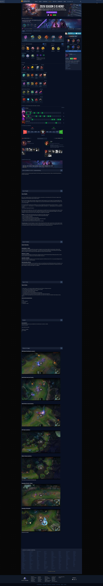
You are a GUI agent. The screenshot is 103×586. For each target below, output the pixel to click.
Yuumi (74, 559)
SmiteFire (39, 576)
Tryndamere (68, 558)
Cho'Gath (31, 552)
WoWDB (46, 579)
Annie (23, 558)
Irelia (37, 553)
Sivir (59, 563)
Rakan (52, 564)
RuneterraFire (33, 581)
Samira (60, 554)
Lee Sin (45, 554)
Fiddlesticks (31, 560)
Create (36, 1)
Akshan (23, 553)
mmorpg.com (54, 576)
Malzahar (45, 562)
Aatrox (23, 551)
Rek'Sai (53, 566)
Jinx (37, 559)
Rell (52, 567)
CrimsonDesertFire (61, 576)
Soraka (60, 566)
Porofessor (32, 578)
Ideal (51, 142)
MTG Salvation (47, 577)
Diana (30, 554)
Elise (30, 558)
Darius (31, 553)
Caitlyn (23, 568)
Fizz (30, 562)
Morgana (45, 568)
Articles (65, 584)
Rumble (60, 553)
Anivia (23, 557)
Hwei (37, 552)
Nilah (52, 555)
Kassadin (38, 564)
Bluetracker (53, 577)
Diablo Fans (53, 579)
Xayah (74, 553)
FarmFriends (40, 579)
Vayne (67, 563)
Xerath (74, 554)
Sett (59, 558)
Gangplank (31, 563)
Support (62, 584)
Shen (59, 559)
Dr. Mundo (31, 555)
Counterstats (33, 579)
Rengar (60, 551)
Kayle (38, 566)
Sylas (59, 568)
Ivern (37, 554)
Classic (50, 1)
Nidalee (53, 554)
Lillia (45, 556)
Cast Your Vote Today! (67, 58)
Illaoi (37, 553)
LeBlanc (45, 553)
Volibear (74, 551)
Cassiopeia (31, 551)
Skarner (60, 563)
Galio (30, 563)
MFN (3, 1)
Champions (45, 1)
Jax (37, 557)
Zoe (73, 565)
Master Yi (45, 563)
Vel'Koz (67, 564)
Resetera (39, 578)
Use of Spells (67, 64)
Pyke (52, 562)
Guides (40, 1)
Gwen (30, 568)
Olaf (52, 558)
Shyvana (60, 560)
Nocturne (53, 556)
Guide (23, 30)
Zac (73, 561)
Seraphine (60, 557)
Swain (60, 567)
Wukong (74, 553)
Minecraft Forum (47, 578)
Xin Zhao (74, 555)
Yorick (74, 558)
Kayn (37, 567)
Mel (44, 564)
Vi (66, 566)
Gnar (30, 565)
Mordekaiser (46, 567)
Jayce (38, 558)
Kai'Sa (38, 561)
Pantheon (53, 560)
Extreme (28, 142)
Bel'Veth (23, 563)
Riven (59, 552)
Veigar (67, 563)
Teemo (67, 554)
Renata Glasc (53, 568)
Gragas (31, 566)
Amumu (23, 556)
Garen (31, 564)
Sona (59, 565)
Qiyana (53, 563)
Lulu (44, 559)
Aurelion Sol (24, 560)
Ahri (23, 552)
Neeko (52, 553)
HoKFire (60, 577)
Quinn (52, 563)
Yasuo (74, 556)
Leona (45, 555)
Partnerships (58, 584)
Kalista (38, 562)
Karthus (38, 563)
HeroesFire (39, 581)
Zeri (74, 563)
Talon (67, 553)
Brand (23, 565)
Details (67, 67)
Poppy (52, 561)
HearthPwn (53, 578)
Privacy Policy (45, 584)
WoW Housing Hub (48, 580)
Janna (38, 555)
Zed (73, 562)
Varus (67, 562)
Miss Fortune (46, 566)
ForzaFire (39, 580)
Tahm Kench (68, 551)
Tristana (67, 556)
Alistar (23, 554)
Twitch (67, 559)
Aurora (23, 561)
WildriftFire (32, 580)
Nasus (52, 552)
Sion (59, 562)
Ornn (52, 559)
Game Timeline (68, 65)
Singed (60, 561)
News (65, 1)
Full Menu (69, 1)
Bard (23, 563)
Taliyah (67, 552)
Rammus (53, 565)
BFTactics (46, 576)
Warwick (74, 552)
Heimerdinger (39, 551)
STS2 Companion (54, 581)
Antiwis (31, 18)
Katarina (38, 565)
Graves (31, 567)
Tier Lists (54, 1)
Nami (52, 551)
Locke (45, 558)
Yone (74, 557)
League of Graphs (33, 577)
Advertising (49, 584)
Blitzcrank (23, 564)
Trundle (67, 557)
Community (60, 1)
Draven (31, 556)
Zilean (74, 564)
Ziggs (74, 563)
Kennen (38, 568)
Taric (67, 553)
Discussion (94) (29, 30)
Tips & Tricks (67, 66)
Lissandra (45, 557)
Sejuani (60, 555)
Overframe (53, 580)
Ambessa (23, 555)
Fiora (30, 561)
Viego (67, 567)
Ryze (59, 553)
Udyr (67, 560)
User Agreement (39, 584)
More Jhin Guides (36, 30)
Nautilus (53, 553)
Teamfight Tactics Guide (51, 571)
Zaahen (74, 560)
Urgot (67, 561)
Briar (23, 567)
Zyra (74, 566)
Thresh (67, 555)
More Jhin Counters (73, 51)
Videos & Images (68, 68)
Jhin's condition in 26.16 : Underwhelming (72, 63)
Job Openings (53, 584)
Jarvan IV (38, 556)
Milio (45, 565)
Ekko (30, 557)
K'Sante (38, 560)
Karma (38, 563)
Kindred (45, 551)
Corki (30, 553)
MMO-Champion (47, 581)
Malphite (45, 561)
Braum (23, 566)
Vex (66, 565)
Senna (60, 556)
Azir (23, 562)
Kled (44, 552)
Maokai (45, 563)
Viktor (67, 568)
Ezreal (31, 559)
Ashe (23, 559)
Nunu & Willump (54, 557)
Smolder (60, 564)
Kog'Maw (45, 553)
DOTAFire (39, 577)
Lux (44, 560)
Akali (23, 553)
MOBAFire (32, 576)
